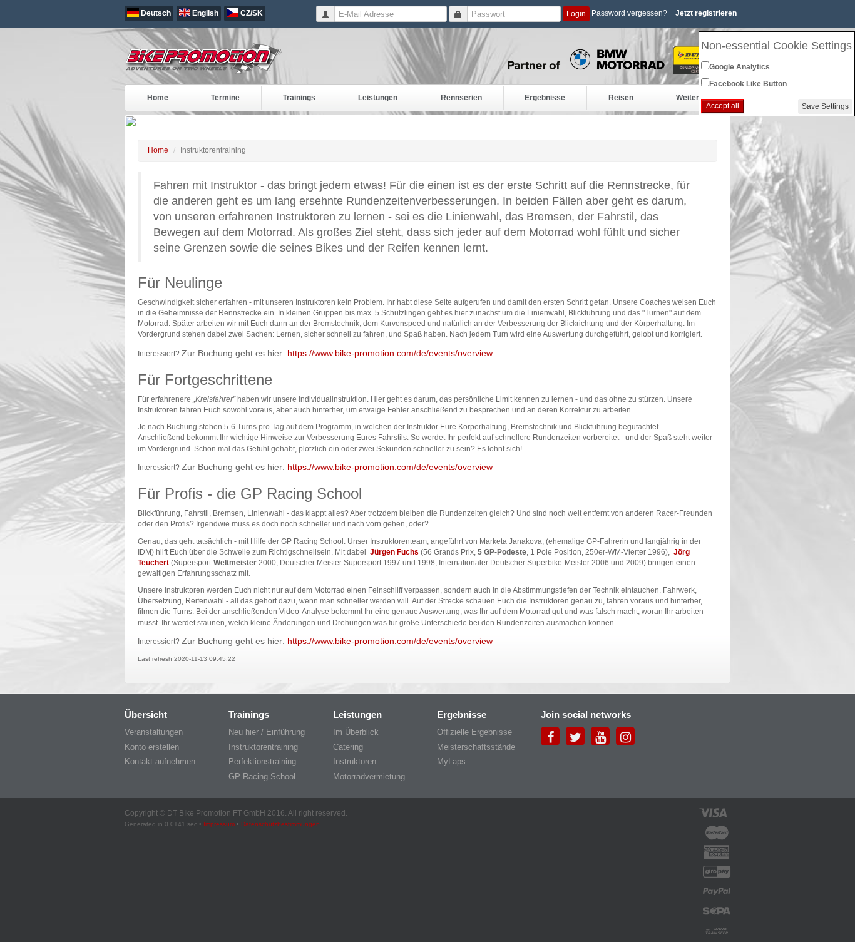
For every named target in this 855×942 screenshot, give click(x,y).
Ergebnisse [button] (545, 97)
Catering (348, 747)
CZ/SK (250, 13)
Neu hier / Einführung (266, 732)
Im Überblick (356, 732)
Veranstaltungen (154, 732)
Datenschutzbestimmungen (280, 824)
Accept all (722, 105)
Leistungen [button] (377, 97)
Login (576, 13)
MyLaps (451, 761)
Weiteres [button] (692, 97)
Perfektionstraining (262, 761)
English (204, 13)
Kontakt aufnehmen (160, 761)
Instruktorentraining (263, 747)
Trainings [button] (299, 97)
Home (157, 97)
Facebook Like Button (748, 83)
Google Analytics (739, 67)
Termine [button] (225, 97)
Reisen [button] (620, 97)
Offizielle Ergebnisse (474, 732)
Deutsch (155, 13)
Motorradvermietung (369, 776)
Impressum (219, 824)
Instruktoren (354, 761)
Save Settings (825, 106)
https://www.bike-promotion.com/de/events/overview (390, 353)
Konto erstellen (152, 747)
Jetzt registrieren (706, 13)
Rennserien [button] (461, 97)
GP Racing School (261, 776)
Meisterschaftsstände (476, 747)
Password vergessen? (629, 13)
